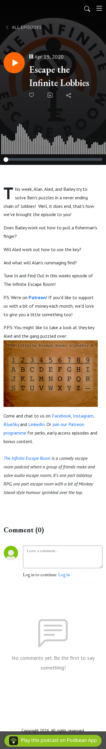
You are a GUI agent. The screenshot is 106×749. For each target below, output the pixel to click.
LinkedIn (36, 424)
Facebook (61, 416)
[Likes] (32, 95)
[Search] (87, 8)
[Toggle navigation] (99, 8)
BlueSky (11, 424)
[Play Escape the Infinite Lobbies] (14, 62)
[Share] (69, 95)
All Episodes (26, 27)
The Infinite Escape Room (27, 458)
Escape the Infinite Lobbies (59, 76)
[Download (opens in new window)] (50, 95)
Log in (64, 574)
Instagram (83, 416)
